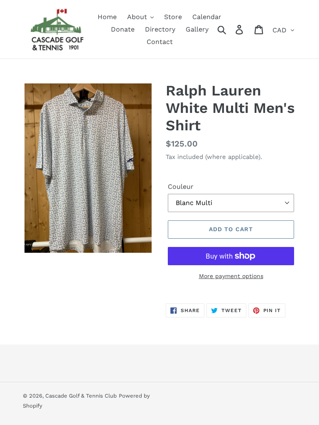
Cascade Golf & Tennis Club (81, 396)
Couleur (181, 187)
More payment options (231, 276)
